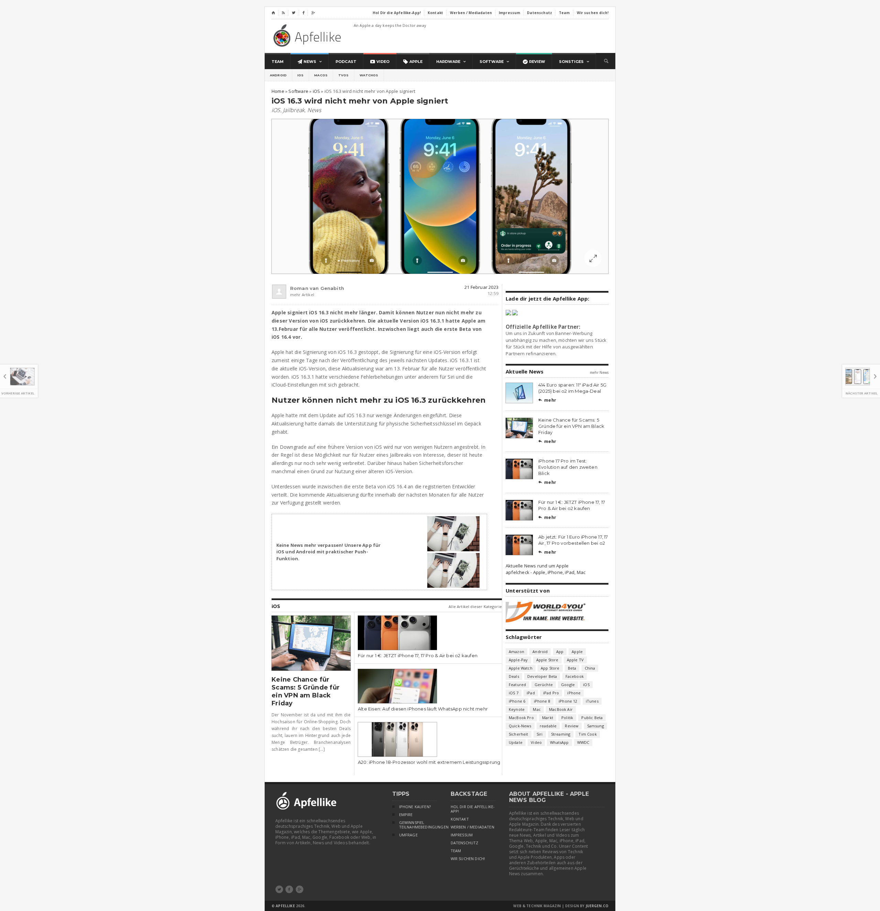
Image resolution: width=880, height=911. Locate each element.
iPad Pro (551, 692)
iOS (300, 75)
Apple (577, 651)
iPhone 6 (517, 701)
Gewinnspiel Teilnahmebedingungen (418, 824)
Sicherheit (518, 734)
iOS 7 (513, 692)
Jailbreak (294, 110)
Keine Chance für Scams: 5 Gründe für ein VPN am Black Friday (306, 691)
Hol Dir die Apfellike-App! (473, 809)
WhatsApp (559, 742)
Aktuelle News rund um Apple (537, 566)
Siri (540, 734)
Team (456, 850)
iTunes (592, 701)
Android (278, 75)
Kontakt (460, 819)
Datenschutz (464, 842)
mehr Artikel (302, 294)
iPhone (574, 692)
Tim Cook (587, 734)
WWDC (583, 742)
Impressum (462, 835)
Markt (547, 717)
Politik (567, 717)
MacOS (321, 75)
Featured (517, 684)
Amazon (516, 651)
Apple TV (575, 659)
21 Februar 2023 (481, 287)
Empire (406, 814)
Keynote (517, 709)
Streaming (561, 734)
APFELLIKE (285, 905)
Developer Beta (542, 676)
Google (568, 684)
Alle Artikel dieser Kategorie (475, 606)
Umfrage (408, 835)
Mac (537, 709)
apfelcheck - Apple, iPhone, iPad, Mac (545, 572)
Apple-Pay (518, 659)
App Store (550, 668)
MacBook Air (561, 709)
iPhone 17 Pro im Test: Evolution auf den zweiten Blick (567, 467)
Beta (572, 668)
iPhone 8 (542, 701)
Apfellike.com (308, 35)
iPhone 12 (568, 701)
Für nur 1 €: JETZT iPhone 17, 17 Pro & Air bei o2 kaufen (417, 655)
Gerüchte (544, 684)
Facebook (574, 676)
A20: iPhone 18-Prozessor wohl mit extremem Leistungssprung (429, 762)
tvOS (343, 75)
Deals (514, 676)
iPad (531, 692)
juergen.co (597, 905)
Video (536, 742)
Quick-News (520, 725)
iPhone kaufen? (415, 806)
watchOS (369, 75)
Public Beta (592, 717)
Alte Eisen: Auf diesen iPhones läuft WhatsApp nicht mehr (423, 709)
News (314, 110)
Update (515, 742)
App (560, 651)
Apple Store (547, 659)
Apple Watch (520, 668)
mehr (547, 400)
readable (548, 725)
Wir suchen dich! (468, 858)
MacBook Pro (521, 717)
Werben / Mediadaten (472, 827)
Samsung (595, 725)
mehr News (599, 372)
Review (572, 725)
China (590, 668)
